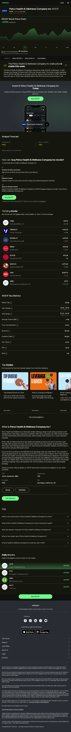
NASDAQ (22, 490)
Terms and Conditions (34, 702)
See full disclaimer (44, 702)
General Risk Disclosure (7, 709)
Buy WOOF (35, 99)
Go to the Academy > (36, 417)
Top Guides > (41, 58)
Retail (8, 490)
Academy (42, 201)
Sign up (3, 51)
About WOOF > (17, 58)
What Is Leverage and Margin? (42, 393)
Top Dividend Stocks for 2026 (14, 393)
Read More (7, 410)
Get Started (10, 498)
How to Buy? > (30, 58)
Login (62, 3)
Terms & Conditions (18, 709)
